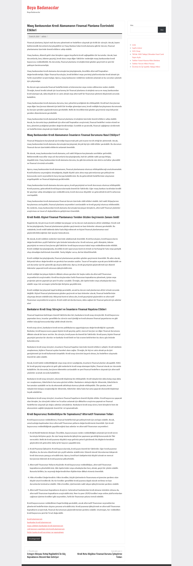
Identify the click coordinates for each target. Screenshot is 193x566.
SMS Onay (136, 51)
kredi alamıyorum (34, 519)
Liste (134, 45)
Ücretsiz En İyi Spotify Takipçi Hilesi (146, 66)
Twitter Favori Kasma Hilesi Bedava (146, 60)
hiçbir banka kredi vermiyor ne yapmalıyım (45, 532)
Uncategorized (34, 539)
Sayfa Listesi (137, 48)
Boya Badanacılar (43, 7)
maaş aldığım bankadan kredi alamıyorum (45, 525)
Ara (131, 25)
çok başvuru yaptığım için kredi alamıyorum (46, 529)
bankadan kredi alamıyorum (39, 522)
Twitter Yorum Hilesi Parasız (143, 63)
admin (44, 36)
